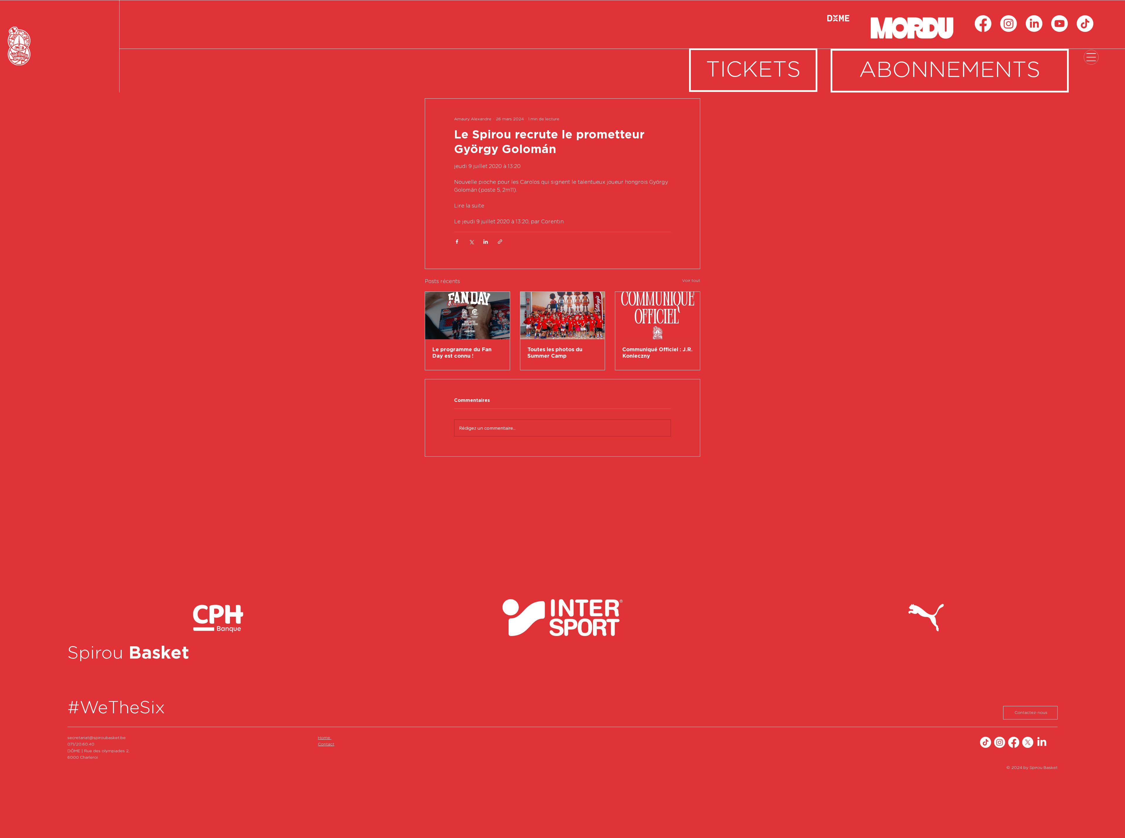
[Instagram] (1008, 23)
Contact (326, 744)
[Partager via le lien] (500, 241)
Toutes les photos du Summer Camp (554, 353)
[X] (1027, 742)
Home (324, 738)
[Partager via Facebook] (457, 241)
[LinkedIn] (1034, 23)
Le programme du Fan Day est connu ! (462, 353)
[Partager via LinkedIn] (485, 241)
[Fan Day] (467, 315)
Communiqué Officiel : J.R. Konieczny (657, 353)
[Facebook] (983, 23)
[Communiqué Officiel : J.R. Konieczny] (657, 315)
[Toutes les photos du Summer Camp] (562, 315)
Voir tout (691, 281)
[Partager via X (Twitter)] (471, 241)
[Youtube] (1059, 23)
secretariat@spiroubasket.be (96, 738)
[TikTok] (1085, 23)
